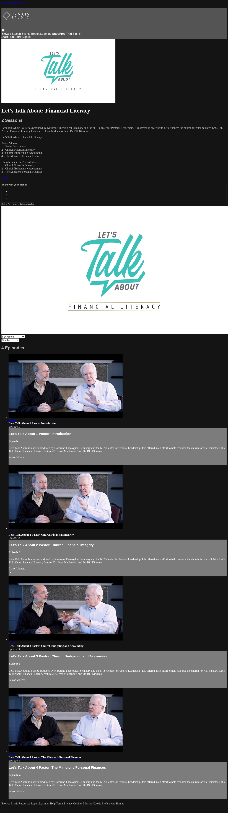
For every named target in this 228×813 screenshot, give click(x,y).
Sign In (26, 36)
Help (53, 803)
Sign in (76, 33)
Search (17, 33)
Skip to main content (13, 2)
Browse (6, 33)
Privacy (68, 803)
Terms (60, 803)
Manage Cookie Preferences (99, 803)
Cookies (78, 803)
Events (26, 33)
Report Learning (41, 33)
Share (4, 177)
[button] (3, 30)
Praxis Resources (20, 803)
